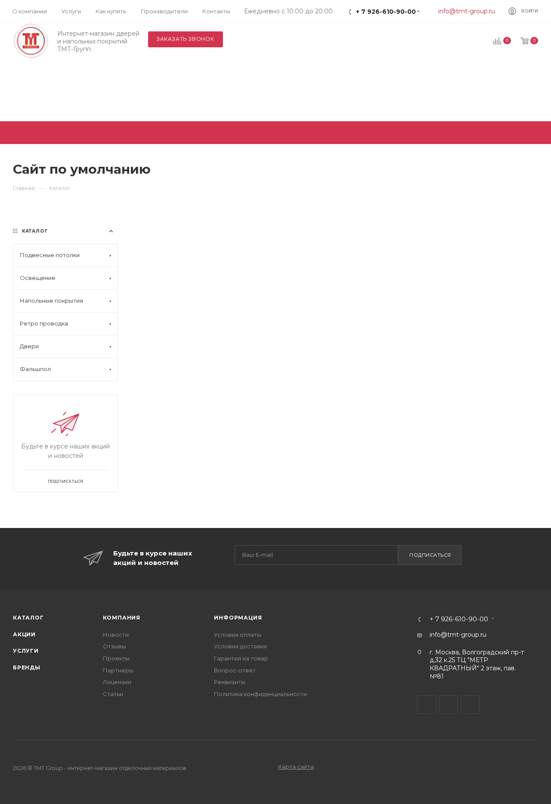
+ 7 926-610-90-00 (386, 11)
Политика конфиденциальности (260, 693)
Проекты (116, 658)
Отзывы (114, 646)
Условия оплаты (237, 634)
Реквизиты (229, 681)
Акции (24, 634)
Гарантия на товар (241, 658)
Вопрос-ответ (235, 670)
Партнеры (118, 670)
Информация (238, 617)
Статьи (113, 693)
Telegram (426, 704)
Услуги (26, 650)
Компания (121, 617)
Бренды (26, 667)
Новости (116, 634)
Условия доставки (240, 646)
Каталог (28, 617)
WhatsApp (470, 704)
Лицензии (117, 681)
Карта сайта (296, 766)
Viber (448, 704)
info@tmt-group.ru (466, 11)
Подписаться (430, 555)
